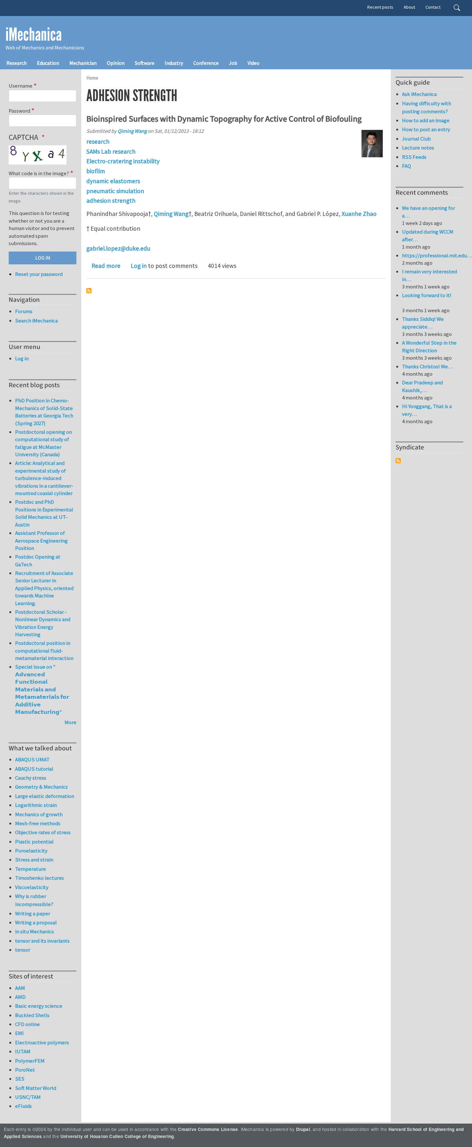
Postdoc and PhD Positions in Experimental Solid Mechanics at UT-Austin (44, 513)
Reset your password (39, 274)
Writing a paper (32, 913)
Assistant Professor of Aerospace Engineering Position (41, 540)
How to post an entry (426, 129)
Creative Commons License (208, 1129)
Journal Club (416, 138)
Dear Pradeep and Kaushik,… (422, 386)
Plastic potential (34, 841)
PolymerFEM (30, 1060)
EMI (19, 1033)
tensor (22, 949)
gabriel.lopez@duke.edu (118, 248)
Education (48, 63)
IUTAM (23, 1051)
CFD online (27, 1024)
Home (92, 78)
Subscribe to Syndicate (398, 460)
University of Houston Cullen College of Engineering (117, 1136)
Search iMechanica (36, 320)
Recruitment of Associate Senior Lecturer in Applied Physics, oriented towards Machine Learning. (44, 588)
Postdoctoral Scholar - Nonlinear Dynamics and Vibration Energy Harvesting (42, 623)
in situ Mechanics (34, 931)
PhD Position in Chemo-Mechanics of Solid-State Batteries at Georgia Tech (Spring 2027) (44, 412)
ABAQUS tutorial (34, 768)
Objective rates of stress (43, 832)
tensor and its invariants (42, 940)
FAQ (406, 165)
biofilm (95, 171)
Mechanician (83, 63)
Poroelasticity (31, 850)
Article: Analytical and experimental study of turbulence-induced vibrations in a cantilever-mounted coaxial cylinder (44, 478)
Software (144, 63)
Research (16, 63)
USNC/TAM (28, 1096)
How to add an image (426, 120)
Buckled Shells (32, 1015)
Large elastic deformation (44, 796)
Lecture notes (418, 147)
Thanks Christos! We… (427, 366)
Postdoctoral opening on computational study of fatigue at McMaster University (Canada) (43, 443)
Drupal (303, 1129)
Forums (23, 311)
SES (19, 1078)
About (409, 7)
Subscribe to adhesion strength (89, 290)
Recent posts (380, 7)
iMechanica (33, 35)
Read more (106, 266)
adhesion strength (110, 200)
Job (233, 63)
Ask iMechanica (419, 94)
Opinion (116, 63)
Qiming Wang (132, 131)
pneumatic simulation (115, 191)
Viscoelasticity (31, 887)
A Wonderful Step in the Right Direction (429, 346)
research (97, 141)
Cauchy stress (30, 777)
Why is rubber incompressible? (34, 900)
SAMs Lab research (110, 151)
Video (253, 63)
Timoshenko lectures (39, 877)
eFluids (23, 1105)
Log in (139, 266)
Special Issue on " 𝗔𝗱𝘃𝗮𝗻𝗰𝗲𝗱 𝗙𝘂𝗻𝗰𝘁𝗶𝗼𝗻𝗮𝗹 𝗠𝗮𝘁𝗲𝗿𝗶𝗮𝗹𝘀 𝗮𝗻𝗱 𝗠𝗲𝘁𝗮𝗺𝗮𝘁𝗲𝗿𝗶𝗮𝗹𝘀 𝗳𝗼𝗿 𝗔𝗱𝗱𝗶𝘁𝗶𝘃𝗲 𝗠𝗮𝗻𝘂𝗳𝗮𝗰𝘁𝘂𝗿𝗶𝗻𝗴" (42, 689)
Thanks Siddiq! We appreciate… (423, 322)
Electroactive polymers (42, 1042)
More (70, 722)
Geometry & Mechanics (41, 786)
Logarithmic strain (36, 805)
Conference (206, 63)
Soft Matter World (35, 1087)
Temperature (30, 868)
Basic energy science (38, 1005)
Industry (174, 63)
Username (20, 85)
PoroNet (25, 1069)
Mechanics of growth (39, 814)
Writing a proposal (36, 922)
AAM (20, 987)
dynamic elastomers (113, 181)
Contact (433, 7)
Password (19, 110)
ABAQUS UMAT (32, 759)
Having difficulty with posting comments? (426, 107)
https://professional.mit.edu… (437, 255)
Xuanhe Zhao (359, 214)
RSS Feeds (414, 156)
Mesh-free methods (37, 823)
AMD (20, 996)
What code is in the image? (39, 173)
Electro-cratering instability (123, 161)
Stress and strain (34, 859)
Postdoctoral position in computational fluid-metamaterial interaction (44, 650)
